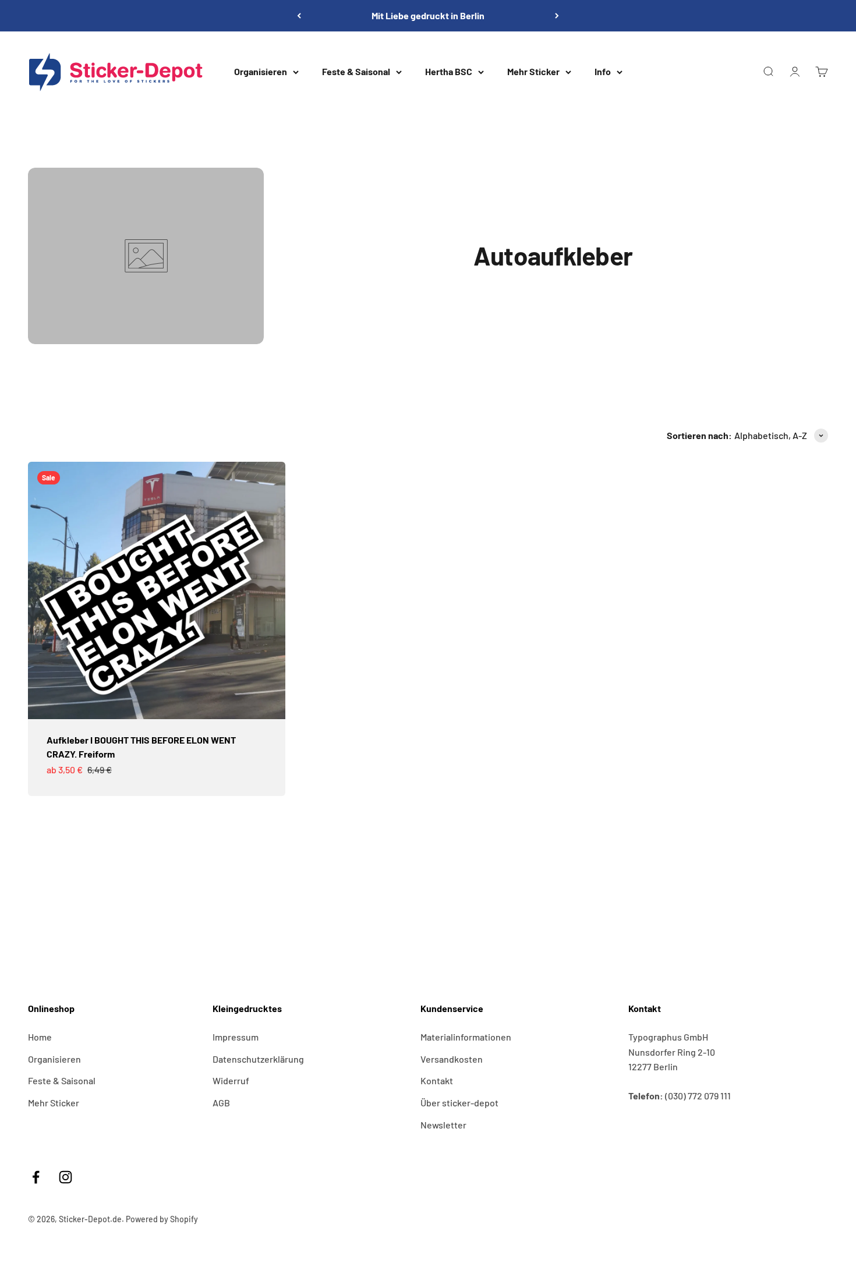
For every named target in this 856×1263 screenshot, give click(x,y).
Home (40, 1036)
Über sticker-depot (459, 1102)
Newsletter (443, 1124)
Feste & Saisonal (356, 71)
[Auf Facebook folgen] (36, 1177)
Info (603, 71)
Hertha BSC (448, 71)
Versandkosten (451, 1058)
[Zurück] (299, 15)
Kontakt (436, 1080)
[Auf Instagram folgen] (65, 1177)
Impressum (236, 1036)
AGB (221, 1102)
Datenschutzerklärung (258, 1058)
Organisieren (260, 71)
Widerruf (231, 1080)
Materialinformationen (465, 1036)
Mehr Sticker (533, 71)
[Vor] (557, 15)
